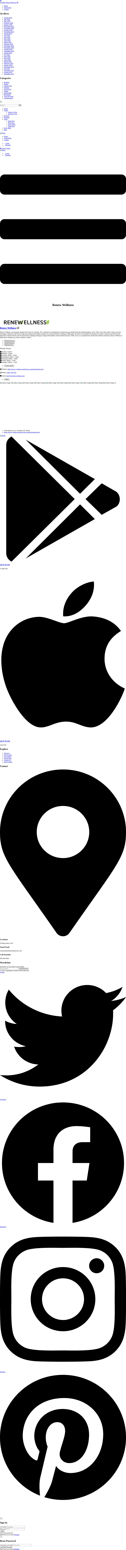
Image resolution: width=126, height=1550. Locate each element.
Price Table (7, 128)
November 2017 (9, 70)
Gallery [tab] (7, 379)
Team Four (11, 126)
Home (6, 109)
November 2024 (9, 47)
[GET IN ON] (63, 561)
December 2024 (9, 46)
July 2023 (7, 69)
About (6, 110)
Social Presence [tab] (9, 343)
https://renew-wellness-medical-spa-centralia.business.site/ (26, 369)
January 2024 (8, 65)
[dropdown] (63, 300)
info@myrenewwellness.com (15, 376)
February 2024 (8, 63)
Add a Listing (5, 148)
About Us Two (12, 114)
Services (6, 116)
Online (6, 91)
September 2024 (9, 51)
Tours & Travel (8, 96)
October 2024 (8, 49)
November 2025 (9, 28)
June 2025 (7, 37)
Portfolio (6, 117)
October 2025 (8, 30)
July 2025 (7, 35)
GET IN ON (5, 565)
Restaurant (7, 94)
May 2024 (7, 58)
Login (7, 143)
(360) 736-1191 (11, 372)
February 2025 (8, 44)
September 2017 (9, 74)
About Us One (12, 112)
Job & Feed (7, 89)
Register (16, 1535)
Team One (11, 121)
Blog (5, 130)
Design (6, 84)
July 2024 (7, 55)
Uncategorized (8, 98)
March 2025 (8, 42)
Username (3, 1527)
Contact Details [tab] (9, 366)
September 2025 (9, 32)
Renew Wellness (8, 328)
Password (3, 1529)
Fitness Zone (8, 86)
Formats (6, 87)
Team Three (11, 124)
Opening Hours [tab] (9, 345)
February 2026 (8, 23)
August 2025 (8, 33)
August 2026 (8, 18)
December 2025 (9, 26)
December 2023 (9, 67)
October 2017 (8, 72)
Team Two (11, 123)
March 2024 (8, 62)
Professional (8, 93)
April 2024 (7, 60)
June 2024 (7, 56)
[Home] (2, 133)
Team (5, 119)
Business (6, 82)
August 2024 (8, 53)
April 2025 (7, 40)
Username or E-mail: (6, 1545)
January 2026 (8, 25)
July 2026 (7, 19)
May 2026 (7, 21)
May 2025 (7, 39)
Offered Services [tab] (9, 341)
